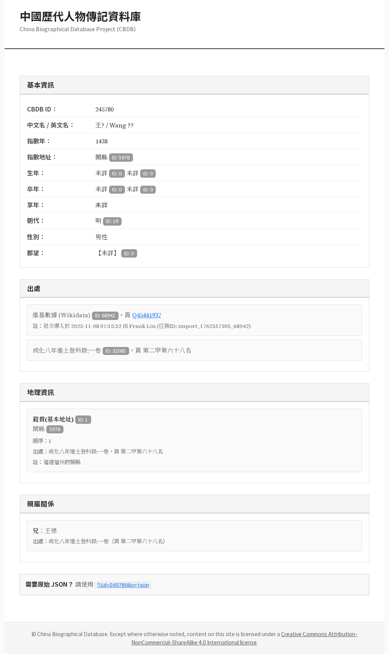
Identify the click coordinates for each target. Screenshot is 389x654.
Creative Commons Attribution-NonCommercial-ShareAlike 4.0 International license (244, 638)
